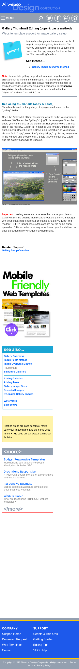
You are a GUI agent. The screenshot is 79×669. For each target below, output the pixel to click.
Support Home (11, 634)
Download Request (14, 639)
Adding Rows (11, 382)
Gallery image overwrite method (50, 67)
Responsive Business (18, 483)
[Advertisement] (39, 568)
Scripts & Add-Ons (45, 634)
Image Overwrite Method (18, 363)
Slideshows (10, 404)
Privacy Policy (44, 665)
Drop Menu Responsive (20, 471)
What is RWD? (13, 496)
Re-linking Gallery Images (18, 394)
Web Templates (12, 644)
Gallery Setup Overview (15, 250)
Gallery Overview (14, 356)
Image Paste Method (15, 360)
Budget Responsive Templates (24, 459)
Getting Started (43, 639)
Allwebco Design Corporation (35, 662)
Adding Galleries (13, 378)
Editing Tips (40, 644)
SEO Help (40, 650)
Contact (7, 650)
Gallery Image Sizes (15, 386)
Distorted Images (14, 390)
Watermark (10, 401)
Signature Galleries (15, 371)
